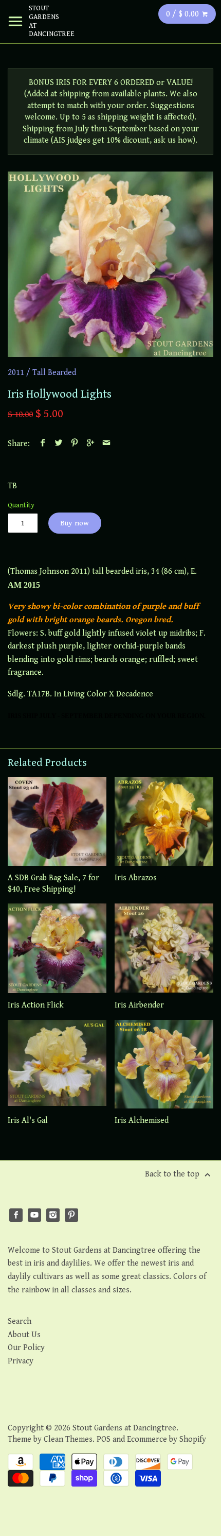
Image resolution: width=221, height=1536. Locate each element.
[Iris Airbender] (164, 948)
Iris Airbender (139, 1005)
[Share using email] (106, 444)
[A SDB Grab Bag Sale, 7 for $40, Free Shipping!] (57, 821)
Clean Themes (68, 1439)
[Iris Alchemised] (164, 1064)
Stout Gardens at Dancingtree (44, 21)
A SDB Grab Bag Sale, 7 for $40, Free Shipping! (53, 883)
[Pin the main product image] (74, 444)
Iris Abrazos (136, 878)
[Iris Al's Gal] (57, 1064)
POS (103, 1439)
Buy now (74, 523)
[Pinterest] (71, 1215)
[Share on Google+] (90, 444)
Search (19, 1321)
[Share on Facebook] (43, 444)
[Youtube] (34, 1215)
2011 (16, 373)
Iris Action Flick (36, 1005)
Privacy (20, 1361)
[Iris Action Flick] (57, 948)
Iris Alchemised (142, 1120)
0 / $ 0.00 (183, 14)
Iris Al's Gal (28, 1120)
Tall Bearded (54, 373)
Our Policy (26, 1348)
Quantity (21, 505)
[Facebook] (16, 1215)
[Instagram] (53, 1215)
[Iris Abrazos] (164, 821)
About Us (24, 1335)
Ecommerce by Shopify (166, 1439)
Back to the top (173, 1174)
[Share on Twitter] (58, 444)
